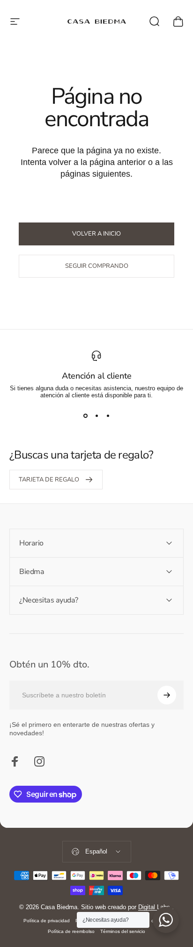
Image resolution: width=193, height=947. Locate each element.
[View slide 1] (85, 415)
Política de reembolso (71, 931)
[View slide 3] (107, 415)
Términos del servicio (122, 931)
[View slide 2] (96, 415)
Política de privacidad (46, 920)
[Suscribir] (166, 695)
